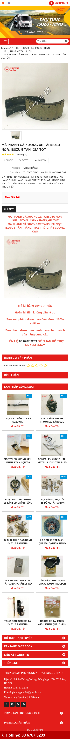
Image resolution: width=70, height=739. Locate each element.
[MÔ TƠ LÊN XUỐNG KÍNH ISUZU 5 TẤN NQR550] (17, 445)
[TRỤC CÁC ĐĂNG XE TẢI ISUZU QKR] (17, 404)
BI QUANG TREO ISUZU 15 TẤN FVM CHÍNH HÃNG (18, 501)
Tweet (24, 160)
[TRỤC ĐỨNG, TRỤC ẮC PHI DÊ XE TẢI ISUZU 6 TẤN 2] (52, 485)
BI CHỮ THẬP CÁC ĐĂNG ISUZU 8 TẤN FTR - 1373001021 (18, 543)
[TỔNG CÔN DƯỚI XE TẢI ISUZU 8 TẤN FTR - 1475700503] (17, 607)
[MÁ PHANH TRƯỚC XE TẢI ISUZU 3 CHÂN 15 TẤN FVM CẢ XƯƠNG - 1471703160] (17, 566)
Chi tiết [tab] (9, 209)
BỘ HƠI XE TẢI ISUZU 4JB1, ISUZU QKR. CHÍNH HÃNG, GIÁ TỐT (52, 624)
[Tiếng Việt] (3, 3)
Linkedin (41, 160)
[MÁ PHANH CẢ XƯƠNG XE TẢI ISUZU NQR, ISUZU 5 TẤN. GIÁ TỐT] (35, 96)
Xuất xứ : (16, 168)
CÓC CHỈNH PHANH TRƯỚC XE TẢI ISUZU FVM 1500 (52, 421)
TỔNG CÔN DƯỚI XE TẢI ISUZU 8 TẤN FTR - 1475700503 (18, 624)
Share (9, 160)
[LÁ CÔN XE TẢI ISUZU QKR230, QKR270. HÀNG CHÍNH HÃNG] (52, 526)
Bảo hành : (15, 172)
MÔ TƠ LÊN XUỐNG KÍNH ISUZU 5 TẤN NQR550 (18, 461)
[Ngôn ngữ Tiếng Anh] (9, 3)
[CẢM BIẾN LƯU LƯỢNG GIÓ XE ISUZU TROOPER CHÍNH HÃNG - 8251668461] (52, 566)
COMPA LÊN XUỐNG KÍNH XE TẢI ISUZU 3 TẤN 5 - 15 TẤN (52, 462)
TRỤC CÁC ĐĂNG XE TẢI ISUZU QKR (18, 420)
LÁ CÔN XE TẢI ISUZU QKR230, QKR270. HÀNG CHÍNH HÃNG (52, 543)
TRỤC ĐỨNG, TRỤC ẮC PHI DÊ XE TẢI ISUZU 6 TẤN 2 (52, 502)
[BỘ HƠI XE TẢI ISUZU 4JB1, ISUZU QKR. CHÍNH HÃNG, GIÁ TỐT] (52, 607)
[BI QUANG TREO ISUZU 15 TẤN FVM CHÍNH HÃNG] (17, 485)
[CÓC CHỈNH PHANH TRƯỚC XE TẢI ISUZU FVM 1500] (52, 404)
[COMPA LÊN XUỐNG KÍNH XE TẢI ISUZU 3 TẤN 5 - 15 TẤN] (52, 445)
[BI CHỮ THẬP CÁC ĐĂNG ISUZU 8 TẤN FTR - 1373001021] (17, 526)
